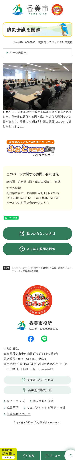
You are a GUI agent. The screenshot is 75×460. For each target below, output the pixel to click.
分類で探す (32, 268)
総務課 (10, 181)
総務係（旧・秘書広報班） (35, 181)
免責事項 (13, 407)
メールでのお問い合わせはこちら (27, 202)
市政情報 (45, 268)
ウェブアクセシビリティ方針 (46, 407)
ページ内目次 (18, 52)
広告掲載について (19, 414)
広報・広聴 (57, 268)
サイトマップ (16, 401)
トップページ (18, 268)
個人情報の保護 (43, 401)
